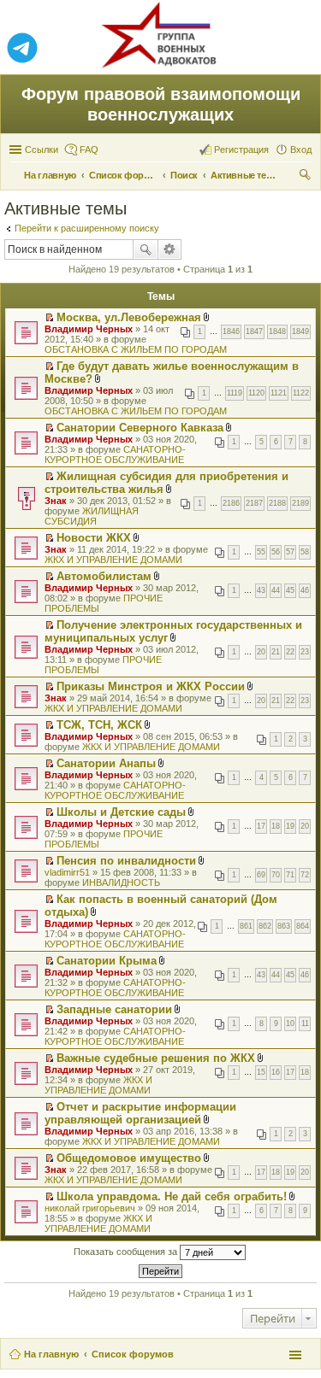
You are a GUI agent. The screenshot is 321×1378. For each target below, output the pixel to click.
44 (275, 590)
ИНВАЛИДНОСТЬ (121, 882)
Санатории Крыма (106, 960)
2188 (277, 503)
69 (261, 875)
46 (304, 590)
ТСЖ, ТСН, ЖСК (99, 724)
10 (290, 1023)
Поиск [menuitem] (306, 177)
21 (275, 652)
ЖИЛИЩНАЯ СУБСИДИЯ (92, 516)
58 (304, 552)
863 (283, 926)
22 (290, 652)
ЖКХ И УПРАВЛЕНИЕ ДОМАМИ (113, 559)
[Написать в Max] (299, 48)
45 (290, 590)
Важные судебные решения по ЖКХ (155, 1058)
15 (261, 1072)
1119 (234, 393)
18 (275, 826)
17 (261, 826)
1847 (254, 331)
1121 (278, 393)
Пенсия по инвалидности (126, 860)
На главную (51, 1354)
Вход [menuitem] (301, 149)
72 (304, 875)
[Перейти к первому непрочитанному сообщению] (49, 318)
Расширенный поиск (169, 249)
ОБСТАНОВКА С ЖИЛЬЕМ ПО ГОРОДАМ (136, 349)
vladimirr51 (67, 872)
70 (275, 875)
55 (261, 552)
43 (261, 590)
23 (304, 652)
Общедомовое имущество (128, 1158)
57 (290, 552)
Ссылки (41, 149)
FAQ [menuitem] (89, 149)
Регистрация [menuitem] (241, 149)
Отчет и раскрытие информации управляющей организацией (140, 1113)
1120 (256, 393)
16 (275, 1072)
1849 (300, 331)
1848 (277, 331)
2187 (254, 503)
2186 (231, 503)
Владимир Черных (89, 329)
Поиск (145, 249)
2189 (300, 503)
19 (290, 826)
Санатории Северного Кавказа (139, 427)
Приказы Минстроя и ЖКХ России (150, 686)
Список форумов (133, 1354)
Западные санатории (114, 1009)
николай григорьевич (90, 1208)
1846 (231, 331)
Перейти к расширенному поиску (87, 228)
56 (275, 552)
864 (302, 926)
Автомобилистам (104, 576)
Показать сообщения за (127, 1251)
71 (290, 875)
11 (305, 1023)
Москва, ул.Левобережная (128, 317)
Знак (56, 500)
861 (246, 926)
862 (265, 926)
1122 (301, 393)
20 (261, 652)
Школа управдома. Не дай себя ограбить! (171, 1196)
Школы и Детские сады (121, 812)
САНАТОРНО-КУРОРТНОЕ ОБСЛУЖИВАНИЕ (115, 454)
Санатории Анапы (106, 763)
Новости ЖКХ (93, 537)
